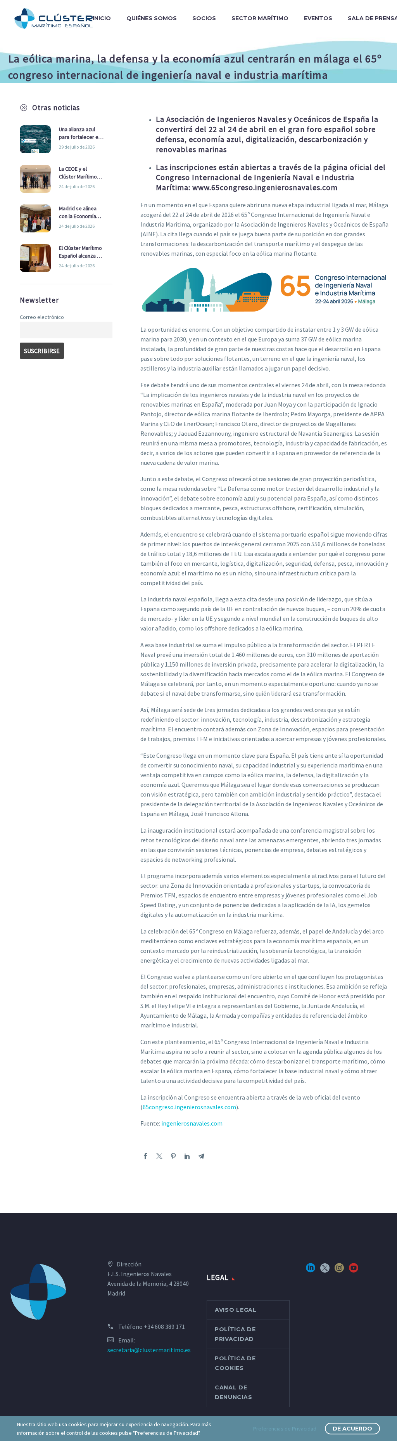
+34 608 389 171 (164, 1326)
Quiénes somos (151, 18)
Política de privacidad (235, 1334)
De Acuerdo (352, 1428)
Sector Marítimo (259, 18)
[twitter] (325, 1270)
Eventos (318, 18)
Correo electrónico (42, 316)
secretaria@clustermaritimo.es (149, 1350)
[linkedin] (310, 1270)
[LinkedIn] (187, 1156)
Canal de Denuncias (233, 1392)
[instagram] (339, 1270)
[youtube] (353, 1270)
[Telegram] (201, 1156)
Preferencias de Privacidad (284, 1428)
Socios (204, 18)
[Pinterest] (173, 1156)
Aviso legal (236, 1309)
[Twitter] (159, 1156)
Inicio (102, 18)
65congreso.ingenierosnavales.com (189, 1107)
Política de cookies (235, 1363)
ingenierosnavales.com (192, 1123)
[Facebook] (145, 1156)
